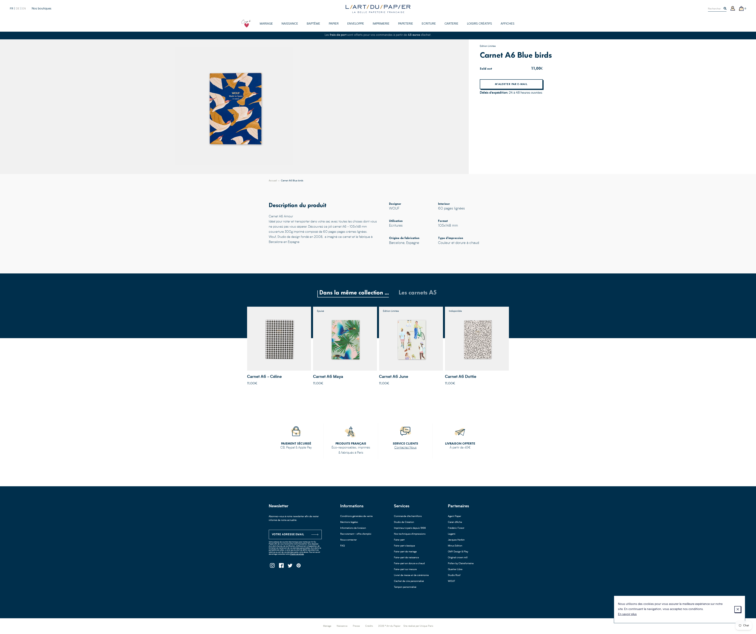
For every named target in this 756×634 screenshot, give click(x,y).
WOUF (451, 581)
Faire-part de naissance (406, 557)
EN (24, 8)
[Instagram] (272, 566)
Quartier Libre (455, 569)
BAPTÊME (313, 23)
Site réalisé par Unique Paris (418, 626)
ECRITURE (429, 23)
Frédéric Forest (456, 528)
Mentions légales (349, 522)
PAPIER (334, 23)
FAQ (342, 546)
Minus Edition (455, 546)
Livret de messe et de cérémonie (411, 575)
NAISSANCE (290, 23)
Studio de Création (404, 522)
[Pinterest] (298, 566)
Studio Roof (454, 575)
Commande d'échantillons (408, 516)
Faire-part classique (404, 546)
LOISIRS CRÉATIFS (479, 23)
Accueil (273, 181)
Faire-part (399, 540)
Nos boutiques (41, 8)
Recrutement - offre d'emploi (355, 534)
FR (11, 8)
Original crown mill (458, 557)
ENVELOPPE (355, 23)
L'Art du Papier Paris (378, 9)
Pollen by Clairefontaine (461, 563)
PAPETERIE (405, 23)
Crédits (369, 626)
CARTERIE (451, 23)
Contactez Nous (405, 447)
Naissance (342, 626)
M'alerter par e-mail (511, 84)
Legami (451, 534)
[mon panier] (741, 8)
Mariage (327, 626)
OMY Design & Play (458, 552)
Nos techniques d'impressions (409, 534)
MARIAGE (266, 23)
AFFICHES (507, 23)
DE (17, 8)
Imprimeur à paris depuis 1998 (410, 528)
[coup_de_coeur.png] (246, 24)
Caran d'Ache (455, 522)
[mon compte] (732, 8)
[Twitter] (289, 566)
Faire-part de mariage (405, 552)
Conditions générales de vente (356, 516)
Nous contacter (348, 540)
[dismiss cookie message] (737, 609)
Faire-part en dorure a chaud (409, 563)
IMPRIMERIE (381, 23)
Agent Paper (454, 516)
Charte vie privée (297, 554)
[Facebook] (281, 566)
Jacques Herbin (456, 540)
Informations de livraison (353, 528)
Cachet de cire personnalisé (409, 581)
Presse (356, 626)
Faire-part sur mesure (405, 569)
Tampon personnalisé (405, 587)
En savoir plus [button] (627, 614)
